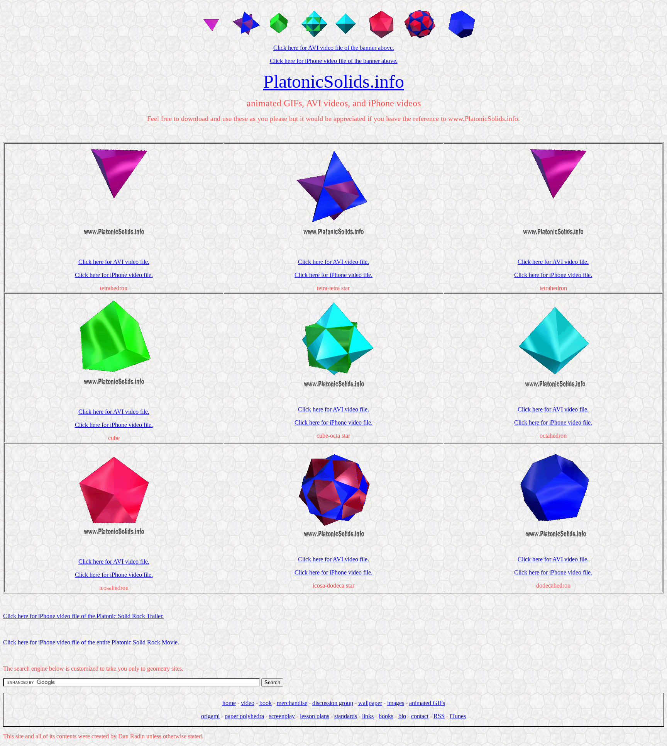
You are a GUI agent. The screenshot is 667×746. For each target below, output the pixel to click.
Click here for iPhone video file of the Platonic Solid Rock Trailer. (83, 616)
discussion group (332, 703)
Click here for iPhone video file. (114, 275)
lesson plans (314, 716)
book (265, 703)
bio (402, 716)
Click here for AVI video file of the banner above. (333, 47)
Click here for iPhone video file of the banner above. (334, 61)
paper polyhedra (244, 716)
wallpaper (370, 703)
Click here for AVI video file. (113, 261)
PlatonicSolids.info (333, 81)
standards (345, 716)
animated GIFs (427, 703)
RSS (439, 716)
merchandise (292, 703)
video (247, 703)
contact (419, 716)
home (229, 703)
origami (210, 716)
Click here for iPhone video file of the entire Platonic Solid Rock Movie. (91, 642)
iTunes (458, 716)
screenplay (282, 716)
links (368, 716)
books (386, 716)
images (395, 703)
